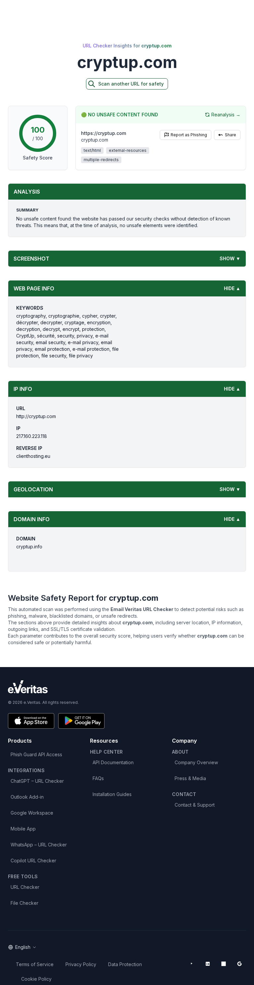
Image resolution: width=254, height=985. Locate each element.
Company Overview (196, 762)
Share (230, 134)
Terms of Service (35, 964)
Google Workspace (32, 813)
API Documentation (113, 762)
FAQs (98, 778)
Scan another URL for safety (131, 84)
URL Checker (25, 887)
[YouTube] (191, 963)
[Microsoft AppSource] (223, 963)
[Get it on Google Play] (81, 721)
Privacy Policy (80, 964)
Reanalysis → (225, 114)
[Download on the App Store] (31, 721)
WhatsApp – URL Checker (39, 844)
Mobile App (23, 828)
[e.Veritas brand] (127, 686)
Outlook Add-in (27, 797)
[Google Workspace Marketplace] (239, 963)
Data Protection (125, 964)
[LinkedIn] (207, 963)
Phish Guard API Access (36, 754)
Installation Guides (112, 794)
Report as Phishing (189, 134)
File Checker (24, 903)
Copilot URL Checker (33, 860)
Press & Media (190, 778)
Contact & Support (195, 805)
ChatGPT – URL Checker (37, 781)
